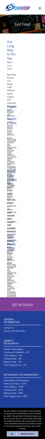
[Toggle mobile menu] (40, 8)
